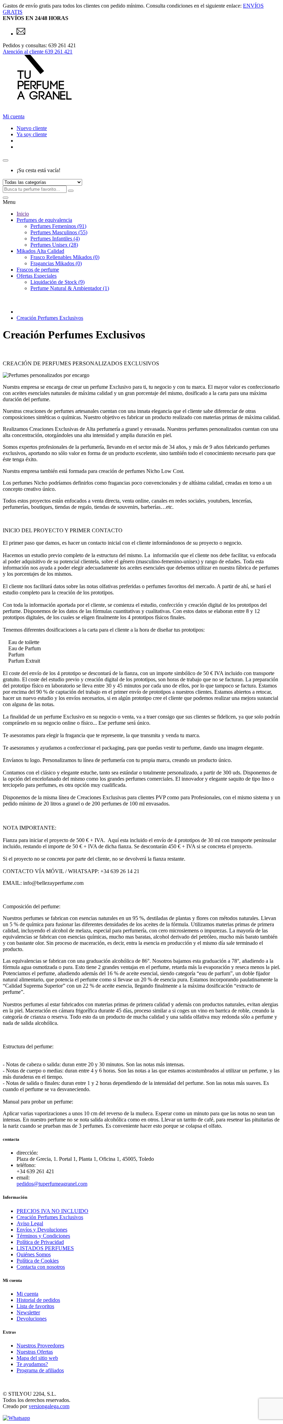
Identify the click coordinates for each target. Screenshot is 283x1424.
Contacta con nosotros (41, 1267)
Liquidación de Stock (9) (57, 282)
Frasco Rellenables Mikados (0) (64, 257)
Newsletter (28, 1312)
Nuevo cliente (32, 128)
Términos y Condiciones (43, 1236)
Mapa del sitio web (37, 1358)
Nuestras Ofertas (35, 1352)
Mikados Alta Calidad (40, 251)
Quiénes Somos (34, 1254)
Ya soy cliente (32, 134)
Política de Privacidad (40, 1242)
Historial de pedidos (38, 1300)
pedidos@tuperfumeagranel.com (52, 1184)
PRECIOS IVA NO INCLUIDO (52, 1211)
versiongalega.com (49, 1406)
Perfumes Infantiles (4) (55, 238)
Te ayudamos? (32, 1364)
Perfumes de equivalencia (44, 220)
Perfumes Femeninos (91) (58, 226)
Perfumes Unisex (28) (54, 245)
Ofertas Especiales (37, 276)
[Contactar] (21, 34)
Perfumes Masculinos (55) (58, 232)
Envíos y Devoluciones (42, 1230)
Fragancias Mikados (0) (56, 263)
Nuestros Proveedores (40, 1345)
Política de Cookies (38, 1261)
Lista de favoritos (35, 1306)
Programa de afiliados (40, 1370)
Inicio (23, 214)
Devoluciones (32, 1319)
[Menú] (5, 198)
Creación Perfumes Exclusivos (50, 318)
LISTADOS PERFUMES (45, 1248)
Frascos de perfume (38, 270)
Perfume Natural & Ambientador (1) (69, 288)
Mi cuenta (27, 1294)
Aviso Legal (30, 1223)
